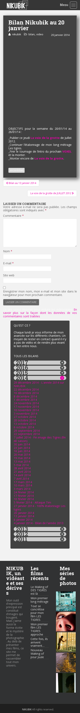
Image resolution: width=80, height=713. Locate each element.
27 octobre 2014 (25, 417)
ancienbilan (16, 170)
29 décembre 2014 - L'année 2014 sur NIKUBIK (39, 384)
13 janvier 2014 (24, 516)
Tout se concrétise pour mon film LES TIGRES (37, 613)
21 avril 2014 (22, 472)
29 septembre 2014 (27, 431)
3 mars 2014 (22, 489)
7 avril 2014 (21, 478)
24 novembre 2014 (26, 403)
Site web (8, 275)
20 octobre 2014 (25, 420)
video (39, 34)
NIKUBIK (27, 709)
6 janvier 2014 (23, 519)
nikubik (16, 34)
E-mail (8, 263)
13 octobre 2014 (25, 424)
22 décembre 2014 (26, 389)
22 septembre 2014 (27, 434)
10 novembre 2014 (26, 410)
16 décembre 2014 (26, 393)
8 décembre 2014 (25, 396)
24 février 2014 (24, 492)
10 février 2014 (24, 499)
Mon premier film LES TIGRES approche (39, 629)
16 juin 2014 (22, 451)
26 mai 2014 (22, 454)
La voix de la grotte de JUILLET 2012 (51, 193)
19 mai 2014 (22, 458)
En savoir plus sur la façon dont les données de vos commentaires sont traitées (40, 313)
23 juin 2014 (22, 448)
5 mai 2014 (21, 465)
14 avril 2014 (22, 475)
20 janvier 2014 (24, 513)
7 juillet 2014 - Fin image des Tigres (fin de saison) (40, 439)
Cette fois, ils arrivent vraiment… (39, 642)
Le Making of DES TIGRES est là (39, 590)
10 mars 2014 (23, 485)
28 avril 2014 (22, 468)
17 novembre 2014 (26, 407)
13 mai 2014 (22, 461)
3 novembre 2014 (25, 413)
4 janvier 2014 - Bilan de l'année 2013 (38, 523)
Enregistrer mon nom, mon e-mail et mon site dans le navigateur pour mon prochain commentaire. (40, 293)
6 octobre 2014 (24, 427)
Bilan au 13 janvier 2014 (22, 183)
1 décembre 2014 (25, 400)
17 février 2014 (24, 496)
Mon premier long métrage (39, 599)
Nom (7, 251)
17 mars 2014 (23, 482)
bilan (32, 34)
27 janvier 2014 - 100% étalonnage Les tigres (39, 507)
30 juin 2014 (22, 444)
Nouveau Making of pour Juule (37, 653)
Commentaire (13, 216)
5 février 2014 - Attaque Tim (32, 502)
